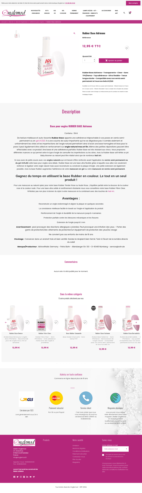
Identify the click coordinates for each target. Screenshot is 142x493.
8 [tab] (79, 363)
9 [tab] (82, 363)
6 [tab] (73, 363)
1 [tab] (57, 363)
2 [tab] (60, 363)
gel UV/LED (40, 141)
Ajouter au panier (113, 60)
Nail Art (111, 191)
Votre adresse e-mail (110, 445)
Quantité (87, 56)
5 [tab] (69, 363)
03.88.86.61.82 (70, 3)
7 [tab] (76, 363)
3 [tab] (63, 363)
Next (136, 322)
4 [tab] (66, 363)
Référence (86, 38)
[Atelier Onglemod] (14, 13)
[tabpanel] (16, 327)
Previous (6, 322)
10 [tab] (85, 363)
